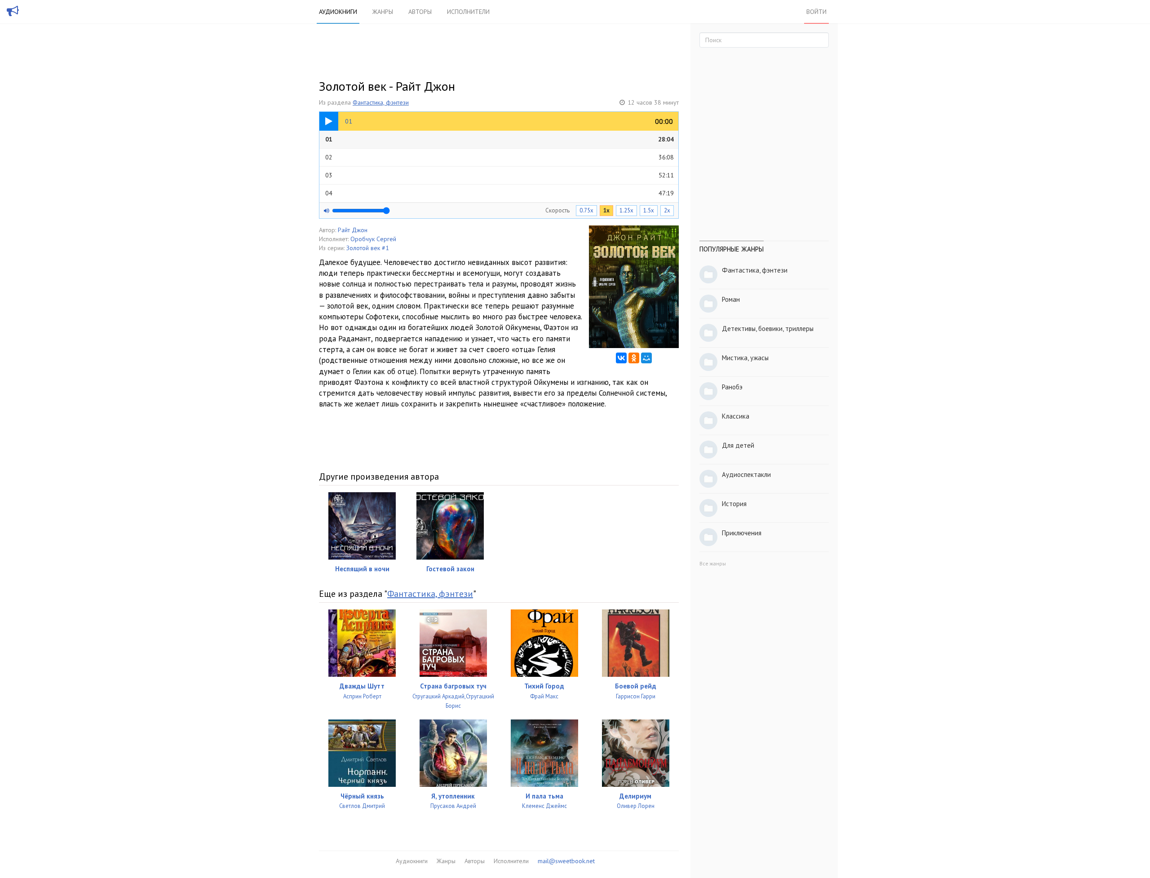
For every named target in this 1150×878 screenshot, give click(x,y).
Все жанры (712, 563)
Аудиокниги (338, 12)
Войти (816, 12)
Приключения (741, 533)
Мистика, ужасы (745, 357)
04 (499, 193)
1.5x (648, 210)
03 (499, 175)
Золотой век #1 (367, 248)
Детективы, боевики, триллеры (768, 328)
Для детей (738, 445)
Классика (735, 416)
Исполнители (468, 12)
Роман (731, 299)
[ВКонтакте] (621, 358)
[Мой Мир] (646, 358)
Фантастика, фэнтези (381, 102)
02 (499, 157)
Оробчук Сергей (373, 239)
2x (667, 210)
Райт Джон (352, 230)
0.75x (586, 210)
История (734, 503)
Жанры (382, 12)
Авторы (420, 12)
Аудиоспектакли (746, 474)
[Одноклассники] (633, 358)
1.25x (626, 210)
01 (499, 139)
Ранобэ (732, 387)
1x (606, 210)
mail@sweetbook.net (566, 861)
